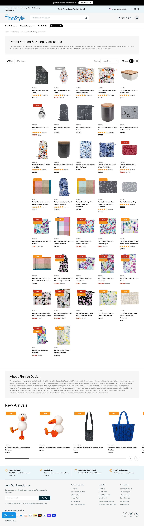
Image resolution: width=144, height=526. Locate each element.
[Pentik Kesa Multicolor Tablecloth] (107, 263)
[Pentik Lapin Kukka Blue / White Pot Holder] (107, 149)
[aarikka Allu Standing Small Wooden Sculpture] (20, 426)
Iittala (74, 383)
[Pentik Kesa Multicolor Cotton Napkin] (107, 226)
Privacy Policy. (42, 503)
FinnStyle (13, 521)
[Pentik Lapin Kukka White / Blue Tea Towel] (85, 149)
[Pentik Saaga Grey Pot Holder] (85, 112)
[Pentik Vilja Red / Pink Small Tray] (129, 149)
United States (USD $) (119, 9)
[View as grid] (131, 61)
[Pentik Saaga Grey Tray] (129, 186)
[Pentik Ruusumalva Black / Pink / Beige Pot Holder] (85, 298)
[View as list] (136, 61)
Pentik (34, 87)
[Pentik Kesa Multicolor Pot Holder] (41, 226)
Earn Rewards (9, 10)
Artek (78, 383)
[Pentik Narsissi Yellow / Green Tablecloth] (63, 335)
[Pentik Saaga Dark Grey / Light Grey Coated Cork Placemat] (107, 186)
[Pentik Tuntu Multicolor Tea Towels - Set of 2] (63, 226)
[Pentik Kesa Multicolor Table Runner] (85, 263)
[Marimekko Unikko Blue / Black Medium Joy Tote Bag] (123, 426)
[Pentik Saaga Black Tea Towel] (41, 75)
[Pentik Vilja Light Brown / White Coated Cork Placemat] (129, 298)
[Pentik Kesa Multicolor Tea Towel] (129, 263)
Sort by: (97, 61)
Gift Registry (36, 8)
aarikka (7, 445)
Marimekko (87, 383)
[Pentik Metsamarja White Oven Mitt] (41, 149)
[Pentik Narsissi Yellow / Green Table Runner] (107, 298)
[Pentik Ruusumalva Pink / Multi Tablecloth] (63, 298)
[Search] (86, 18)
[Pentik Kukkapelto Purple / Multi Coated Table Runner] (129, 226)
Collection (15, 32)
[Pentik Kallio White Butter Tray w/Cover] (129, 75)
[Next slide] (136, 458)
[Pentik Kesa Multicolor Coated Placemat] (85, 226)
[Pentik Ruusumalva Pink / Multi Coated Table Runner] (41, 298)
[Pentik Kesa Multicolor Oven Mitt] (41, 335)
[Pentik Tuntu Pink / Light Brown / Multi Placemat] (41, 186)
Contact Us (15, 8)
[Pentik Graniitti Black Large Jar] (107, 112)
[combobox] (59, 17)
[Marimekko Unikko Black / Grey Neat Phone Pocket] (89, 426)
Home (7, 8)
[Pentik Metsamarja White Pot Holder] (107, 75)
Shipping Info (25, 8)
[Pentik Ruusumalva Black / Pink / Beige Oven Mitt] (63, 263)
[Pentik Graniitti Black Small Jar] (63, 149)
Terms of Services (30, 503)
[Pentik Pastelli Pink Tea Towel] (41, 112)
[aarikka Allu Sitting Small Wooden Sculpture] (55, 426)
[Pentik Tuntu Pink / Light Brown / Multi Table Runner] (41, 263)
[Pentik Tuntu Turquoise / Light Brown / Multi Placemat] (85, 186)
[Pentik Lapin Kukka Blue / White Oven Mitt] (63, 186)
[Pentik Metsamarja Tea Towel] (63, 75)
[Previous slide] (131, 458)
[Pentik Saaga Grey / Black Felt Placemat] (129, 112)
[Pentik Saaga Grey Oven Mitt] (63, 112)
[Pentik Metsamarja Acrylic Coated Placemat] (85, 75)
